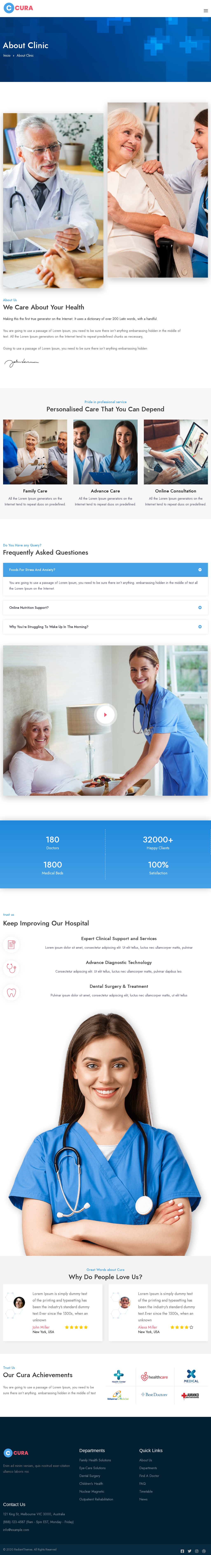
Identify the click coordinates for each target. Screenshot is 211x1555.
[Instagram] (197, 1551)
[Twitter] (189, 1551)
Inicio (7, 55)
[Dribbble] (204, 1551)
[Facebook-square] (182, 1551)
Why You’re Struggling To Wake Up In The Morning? (48, 626)
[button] (105, 570)
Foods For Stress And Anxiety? (32, 569)
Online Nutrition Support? (29, 607)
